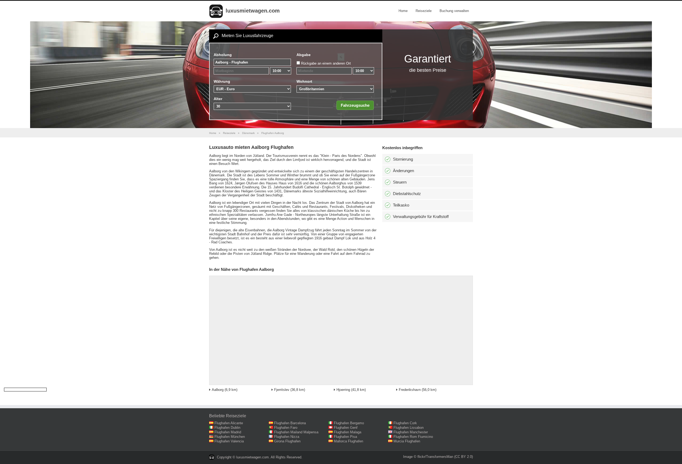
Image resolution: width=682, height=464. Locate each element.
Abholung (223, 55)
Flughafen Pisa (345, 437)
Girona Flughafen (287, 441)
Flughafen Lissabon (408, 428)
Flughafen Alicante (228, 423)
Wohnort (304, 81)
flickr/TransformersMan (435, 457)
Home (403, 11)
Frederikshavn (410, 390)
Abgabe (304, 55)
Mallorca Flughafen (348, 441)
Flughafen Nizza (286, 437)
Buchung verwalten (454, 11)
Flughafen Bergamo (349, 423)
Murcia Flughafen (406, 441)
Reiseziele (424, 11)
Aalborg (218, 390)
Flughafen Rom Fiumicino (413, 437)
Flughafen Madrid (227, 432)
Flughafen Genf (346, 428)
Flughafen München (229, 437)
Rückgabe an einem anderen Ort (326, 63)
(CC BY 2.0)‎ (463, 457)
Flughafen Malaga (347, 432)
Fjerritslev (281, 390)
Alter (218, 99)
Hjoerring (343, 390)
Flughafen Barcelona (290, 423)
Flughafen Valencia (229, 441)
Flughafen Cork (405, 423)
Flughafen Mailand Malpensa (296, 432)
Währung (222, 81)
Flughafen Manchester (410, 432)
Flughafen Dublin (227, 428)
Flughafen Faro (285, 428)
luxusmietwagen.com (253, 11)
